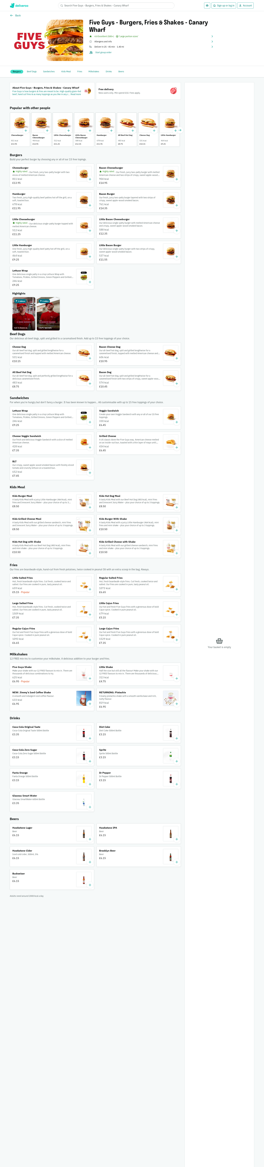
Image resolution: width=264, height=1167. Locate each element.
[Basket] (207, 5)
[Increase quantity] (26, 130)
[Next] (180, 130)
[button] (151, 36)
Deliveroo (19, 5)
